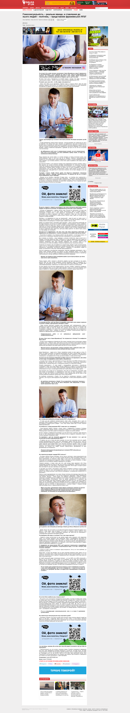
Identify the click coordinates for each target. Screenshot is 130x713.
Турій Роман (27, 19)
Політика (25, 7)
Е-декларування (39, 10)
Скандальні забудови (92, 710)
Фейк (81, 10)
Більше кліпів (98, 161)
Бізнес (32, 7)
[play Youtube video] (98, 155)
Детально (25, 23)
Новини (69, 709)
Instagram (76, 664)
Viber (50, 664)
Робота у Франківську (102, 709)
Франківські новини (30, 25)
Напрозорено (57, 10)
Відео (67, 7)
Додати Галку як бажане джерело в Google (61, 20)
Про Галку (73, 7)
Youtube (58, 664)
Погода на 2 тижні (98, 182)
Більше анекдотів (98, 143)
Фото (62, 7)
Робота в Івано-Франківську (50, 7)
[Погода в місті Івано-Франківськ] (98, 181)
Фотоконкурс (68, 10)
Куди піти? (48, 10)
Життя (38, 7)
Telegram (43, 664)
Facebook (67, 664)
